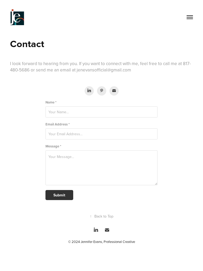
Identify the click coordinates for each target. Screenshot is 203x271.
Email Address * (57, 124)
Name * (51, 102)
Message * (53, 146)
